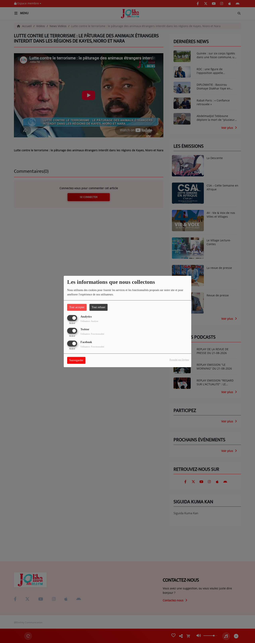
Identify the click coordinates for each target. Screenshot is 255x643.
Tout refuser (98, 307)
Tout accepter (76, 307)
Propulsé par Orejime (179, 360)
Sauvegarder (76, 360)
